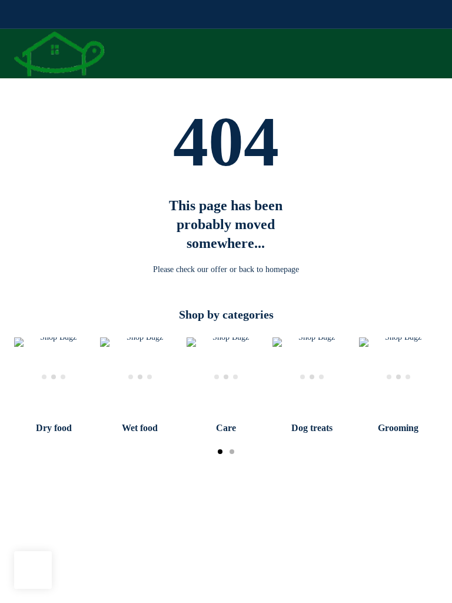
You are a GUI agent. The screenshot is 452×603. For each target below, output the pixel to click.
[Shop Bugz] (59, 53)
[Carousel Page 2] (232, 451)
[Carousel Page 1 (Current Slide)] (220, 451)
